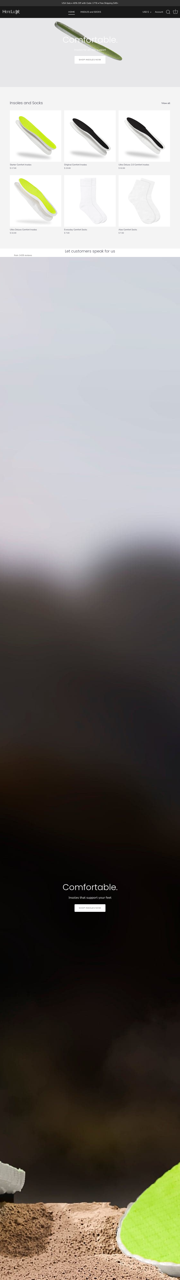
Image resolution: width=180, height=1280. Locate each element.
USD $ (146, 12)
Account (159, 12)
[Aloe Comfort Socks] (144, 201)
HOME (71, 12)
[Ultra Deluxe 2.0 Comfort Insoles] (144, 136)
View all (165, 103)
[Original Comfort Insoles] (90, 136)
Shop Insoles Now (90, 59)
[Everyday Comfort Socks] (90, 201)
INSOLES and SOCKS (90, 12)
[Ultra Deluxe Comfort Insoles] (35, 201)
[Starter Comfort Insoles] (35, 136)
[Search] (168, 12)
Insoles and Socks (26, 102)
